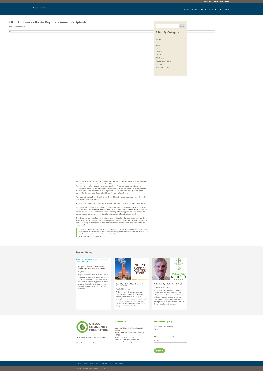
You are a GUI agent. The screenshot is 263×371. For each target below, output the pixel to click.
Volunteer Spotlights (163, 67)
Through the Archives (163, 61)
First (155, 336)
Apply (203, 9)
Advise (218, 9)
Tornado (159, 64)
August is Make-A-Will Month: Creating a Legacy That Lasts (91, 268)
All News (22, 26)
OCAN (158, 55)
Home (186, 9)
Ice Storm (159, 52)
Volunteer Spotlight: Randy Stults (168, 284)
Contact (97, 363)
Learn (226, 9)
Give (211, 9)
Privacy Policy (119, 363)
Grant (158, 48)
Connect (195, 9)
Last (172, 336)
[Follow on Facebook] (197, 1)
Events (158, 45)
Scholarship (160, 58)
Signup (159, 350)
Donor (158, 42)
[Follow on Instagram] (201, 1)
